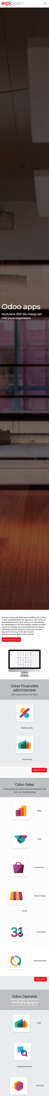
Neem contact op (11, 639)
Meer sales (40, 979)
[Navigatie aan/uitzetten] (45, 3)
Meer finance (39, 770)
